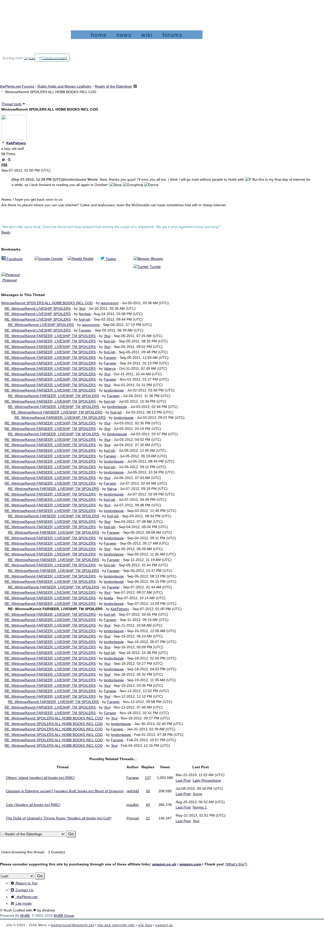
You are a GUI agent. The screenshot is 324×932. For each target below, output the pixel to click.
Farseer (85, 330)
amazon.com (190, 864)
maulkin (132, 805)
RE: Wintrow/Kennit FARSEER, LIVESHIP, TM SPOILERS (50, 336)
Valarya (110, 368)
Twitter (110, 259)
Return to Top (26, 883)
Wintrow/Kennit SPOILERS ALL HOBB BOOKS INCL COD (47, 303)
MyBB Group (64, 916)
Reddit (87, 259)
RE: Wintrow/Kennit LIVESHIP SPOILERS (38, 308)
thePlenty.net (26, 897)
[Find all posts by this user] (9, 159)
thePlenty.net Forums (17, 86)
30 (148, 791)
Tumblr (155, 267)
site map (145, 925)
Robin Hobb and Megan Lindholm (64, 86)
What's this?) (237, 864)
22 (148, 818)
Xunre (197, 794)
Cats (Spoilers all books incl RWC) (33, 805)
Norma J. (200, 807)
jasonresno (109, 303)
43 (148, 805)
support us (164, 925)
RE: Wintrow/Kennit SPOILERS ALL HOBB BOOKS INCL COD (54, 718)
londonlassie (114, 390)
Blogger (156, 259)
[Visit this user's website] (3, 159)
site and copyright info (116, 925)
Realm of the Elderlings (113, 86)
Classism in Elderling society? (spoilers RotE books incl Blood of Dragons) (65, 791)
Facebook (14, 259)
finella (108, 598)
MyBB (25, 916)
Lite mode (23, 903)
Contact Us (24, 890)
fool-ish (84, 319)
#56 (4, 165)
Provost (133, 818)
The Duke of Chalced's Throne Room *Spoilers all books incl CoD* (59, 818)
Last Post (183, 780)
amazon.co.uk (164, 864)
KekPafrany (16, 143)
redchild (132, 791)
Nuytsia (85, 314)
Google (56, 259)
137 (148, 778)
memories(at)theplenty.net (72, 925)
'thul (82, 308)
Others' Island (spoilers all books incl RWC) (40, 778)
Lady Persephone (207, 780)
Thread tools (11, 104)
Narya (112, 489)
